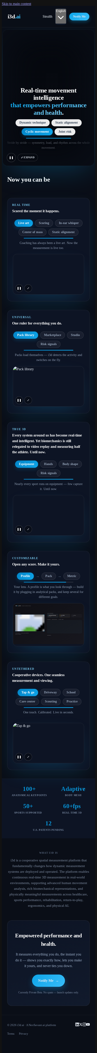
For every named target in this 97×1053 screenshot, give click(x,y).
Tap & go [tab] (27, 692)
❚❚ (11, 157)
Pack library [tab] (25, 335)
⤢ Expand (28, 157)
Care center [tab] (27, 701)
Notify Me (79, 16)
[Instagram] (84, 1025)
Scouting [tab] (51, 701)
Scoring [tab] (44, 223)
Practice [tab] (72, 701)
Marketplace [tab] (52, 335)
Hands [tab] (48, 464)
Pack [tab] (48, 576)
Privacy (23, 1033)
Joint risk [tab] (65, 131)
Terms (10, 1033)
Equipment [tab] (26, 464)
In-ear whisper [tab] (69, 223)
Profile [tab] (25, 576)
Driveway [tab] (50, 692)
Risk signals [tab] (49, 344)
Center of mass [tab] (32, 232)
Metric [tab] (71, 576)
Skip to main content (16, 4)
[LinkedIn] (77, 1025)
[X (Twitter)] (81, 1025)
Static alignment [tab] (66, 122)
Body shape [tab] (70, 464)
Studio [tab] (75, 335)
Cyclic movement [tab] (37, 131)
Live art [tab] (23, 223)
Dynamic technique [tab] (32, 122)
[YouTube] (88, 1025)
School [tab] (71, 692)
